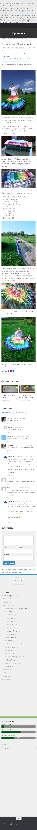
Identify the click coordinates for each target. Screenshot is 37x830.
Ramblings (6, 679)
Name (5, 547)
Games (9, 641)
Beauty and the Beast (16, 618)
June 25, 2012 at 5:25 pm (21, 418)
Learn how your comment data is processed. (18, 570)
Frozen (11, 628)
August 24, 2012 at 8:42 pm (24, 445)
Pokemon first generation (15, 657)
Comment (6, 534)
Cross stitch (9, 605)
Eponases (18, 33)
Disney (9, 612)
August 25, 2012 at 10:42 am (24, 457)
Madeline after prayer (8, 735)
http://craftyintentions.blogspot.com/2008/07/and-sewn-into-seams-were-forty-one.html (17, 59)
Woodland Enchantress (8, 724)
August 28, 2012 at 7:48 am (20, 479)
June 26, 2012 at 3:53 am (22, 436)
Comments (8, 413)
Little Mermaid (13, 631)
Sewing (26, 39)
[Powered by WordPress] (11, 824)
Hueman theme (28, 824)
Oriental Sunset (12, 653)
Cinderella (12, 624)
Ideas (7, 670)
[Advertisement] (18, 699)
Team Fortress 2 (12, 660)
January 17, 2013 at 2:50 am (21, 488)
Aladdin (11, 615)
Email (21, 547)
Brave (11, 621)
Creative (20, 39)
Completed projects (8, 39)
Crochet (7, 602)
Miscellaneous (11, 647)
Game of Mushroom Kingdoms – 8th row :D (26, 396)
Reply (8, 423)
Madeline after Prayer (14, 644)
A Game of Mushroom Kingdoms (8, 396)
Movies (9, 650)
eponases (6, 48)
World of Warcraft (12, 663)
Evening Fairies (11, 637)
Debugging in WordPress (25, 15)
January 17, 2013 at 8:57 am (23, 502)
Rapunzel (12, 634)
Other (7, 673)
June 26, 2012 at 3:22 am (21, 427)
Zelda (9, 666)
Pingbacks (22, 413)
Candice (9, 418)
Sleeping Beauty (6, 730)
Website (6, 554)
